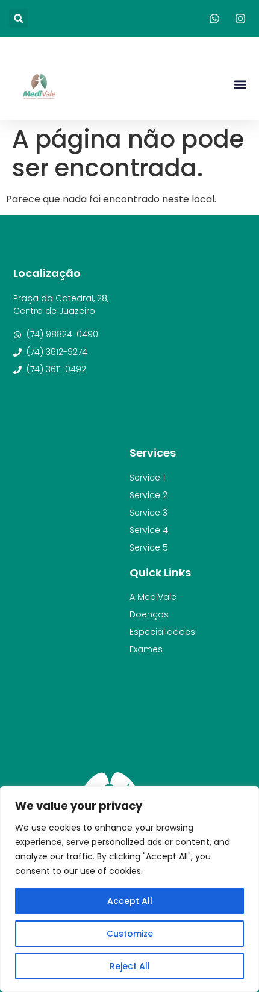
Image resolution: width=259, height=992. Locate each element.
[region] (129, 889)
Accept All (129, 901)
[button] (18, 18)
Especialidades (162, 632)
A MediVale (153, 597)
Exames (146, 649)
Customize (130, 934)
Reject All (130, 966)
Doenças (149, 614)
